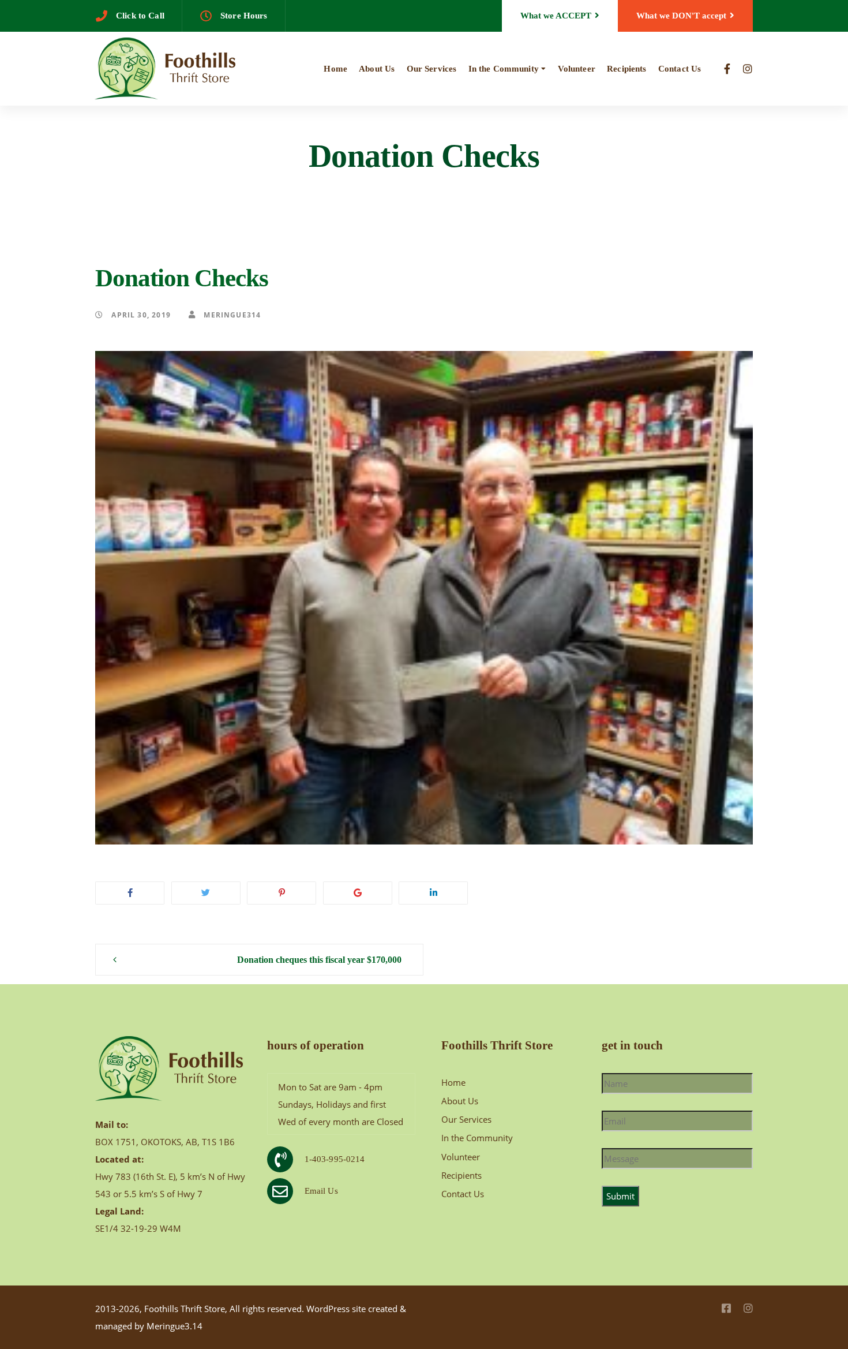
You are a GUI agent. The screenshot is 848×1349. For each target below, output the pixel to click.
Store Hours (244, 15)
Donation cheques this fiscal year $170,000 (319, 960)
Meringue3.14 (174, 1326)
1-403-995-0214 (335, 1159)
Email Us (321, 1190)
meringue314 (231, 314)
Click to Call (140, 15)
